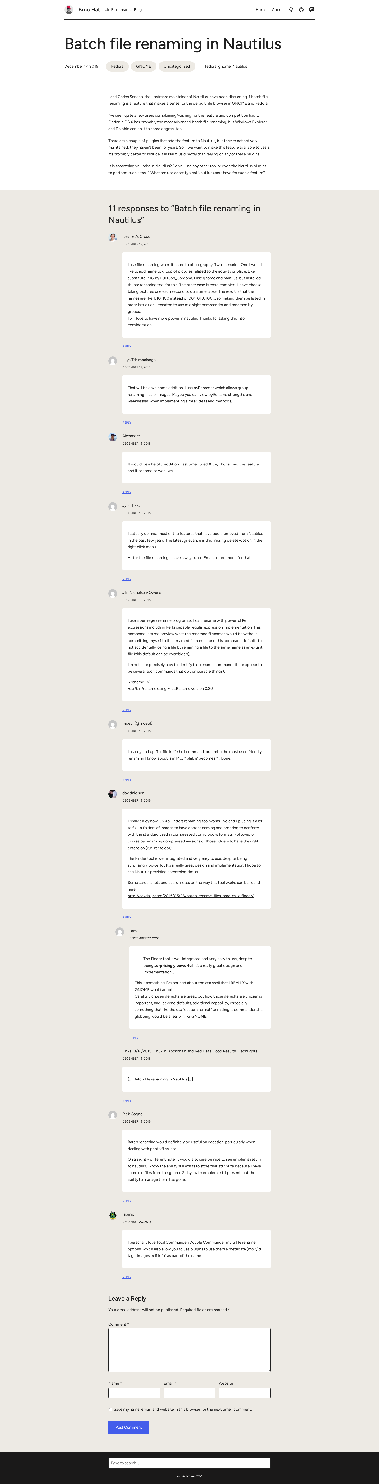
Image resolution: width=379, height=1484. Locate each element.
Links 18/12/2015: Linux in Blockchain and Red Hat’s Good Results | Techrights (189, 1051)
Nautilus (239, 66)
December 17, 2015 (136, 244)
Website (226, 1383)
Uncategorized (177, 66)
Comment (118, 1324)
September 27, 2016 (144, 938)
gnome (224, 66)
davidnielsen (133, 793)
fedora (210, 66)
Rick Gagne (132, 1114)
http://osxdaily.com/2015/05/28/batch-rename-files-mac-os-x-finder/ (191, 896)
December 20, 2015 (136, 1222)
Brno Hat (89, 9)
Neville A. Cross (136, 236)
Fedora (117, 66)
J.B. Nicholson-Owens (141, 592)
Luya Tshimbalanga (139, 359)
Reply (126, 346)
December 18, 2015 (136, 444)
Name (115, 1383)
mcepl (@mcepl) (137, 723)
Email (170, 1383)
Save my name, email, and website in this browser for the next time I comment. (183, 1409)
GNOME (143, 66)
